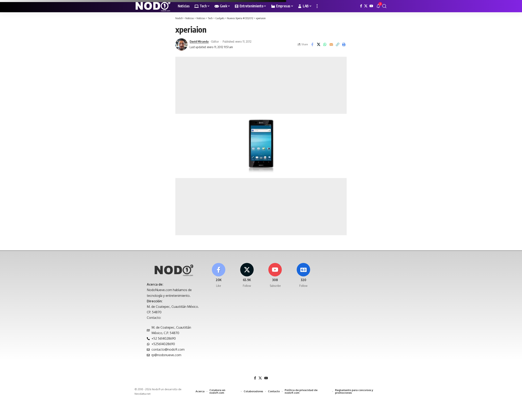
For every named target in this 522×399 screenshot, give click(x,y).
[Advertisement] (261, 85)
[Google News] (303, 275)
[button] (317, 6)
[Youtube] (275, 275)
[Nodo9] (153, 6)
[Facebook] (361, 6)
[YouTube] (371, 6)
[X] (365, 6)
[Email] (331, 44)
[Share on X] (318, 44)
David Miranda (199, 41)
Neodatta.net (142, 393)
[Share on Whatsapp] (325, 44)
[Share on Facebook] (312, 44)
